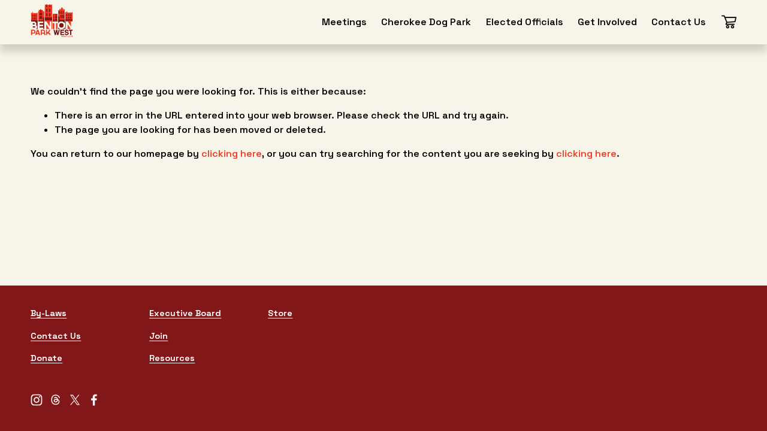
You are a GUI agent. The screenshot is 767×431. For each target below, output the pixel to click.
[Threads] (56, 400)
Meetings (344, 22)
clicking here (231, 153)
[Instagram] (37, 400)
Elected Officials (524, 22)
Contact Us (678, 22)
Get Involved (607, 22)
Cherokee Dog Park (426, 22)
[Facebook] (94, 400)
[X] (75, 400)
